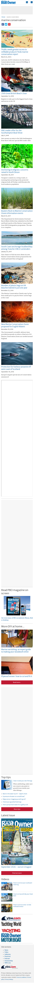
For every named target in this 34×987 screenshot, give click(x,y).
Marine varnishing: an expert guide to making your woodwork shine (16, 650)
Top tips (6, 777)
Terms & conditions (21, 977)
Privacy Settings (9, 979)
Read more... (17, 682)
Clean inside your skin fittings (22, 781)
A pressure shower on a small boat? (14, 796)
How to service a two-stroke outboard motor (22, 905)
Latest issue (8, 815)
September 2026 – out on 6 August (16, 867)
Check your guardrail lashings (12, 802)
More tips (17, 809)
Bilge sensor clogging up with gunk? (14, 799)
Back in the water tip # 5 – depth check (15, 794)
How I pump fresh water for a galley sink (15, 804)
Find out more (17, 873)
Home (3, 17)
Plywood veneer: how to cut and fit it (16, 676)
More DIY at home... (12, 626)
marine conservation (13, 17)
